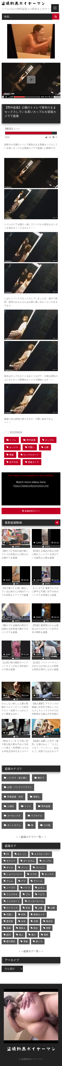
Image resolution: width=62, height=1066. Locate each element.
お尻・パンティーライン (19, 787)
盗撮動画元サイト (32, 511)
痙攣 (48, 928)
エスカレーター (42, 854)
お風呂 (10, 806)
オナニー (10, 860)
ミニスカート (13, 901)
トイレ (13, 440)
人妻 (40, 908)
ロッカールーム (35, 901)
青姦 (11, 454)
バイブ (26, 887)
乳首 (28, 908)
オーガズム (28, 860)
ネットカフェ (14, 825)
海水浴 (49, 921)
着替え (36, 796)
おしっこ (21, 854)
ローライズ (11, 908)
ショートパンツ (14, 874)
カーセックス (14, 815)
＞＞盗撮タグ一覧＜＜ (31, 951)
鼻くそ (39, 941)
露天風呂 (10, 941)
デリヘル (38, 881)
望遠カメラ (33, 462)
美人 (21, 934)
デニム (9, 881)
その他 (47, 825)
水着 (36, 921)
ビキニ (41, 887)
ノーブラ (10, 887)
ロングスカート (31, 454)
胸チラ (41, 777)
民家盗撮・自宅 (15, 796)
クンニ (24, 867)
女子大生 (13, 462)
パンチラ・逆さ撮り (17, 777)
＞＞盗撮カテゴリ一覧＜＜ (31, 836)
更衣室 (9, 921)
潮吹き (22, 928)
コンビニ (40, 867)
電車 (46, 934)
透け (33, 934)
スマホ (33, 874)
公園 (46, 447)
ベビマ (41, 894)
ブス (28, 894)
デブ (23, 881)
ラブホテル (36, 815)
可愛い (31, 447)
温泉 (8, 928)
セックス (13, 447)
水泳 (23, 921)
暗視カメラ (39, 914)
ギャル (9, 867)
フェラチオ (11, 894)
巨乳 (23, 914)
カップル (49, 440)
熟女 (36, 928)
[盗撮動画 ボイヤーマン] (25, 4)
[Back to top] (52, 1056)
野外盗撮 (31, 440)
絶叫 (8, 934)
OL (7, 854)
